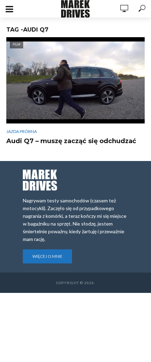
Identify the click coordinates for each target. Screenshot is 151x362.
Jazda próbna (21, 131)
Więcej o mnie (47, 256)
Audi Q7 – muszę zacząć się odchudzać (71, 141)
